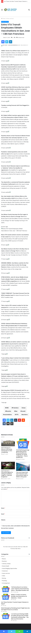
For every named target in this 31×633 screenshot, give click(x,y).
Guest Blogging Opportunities (9, 568)
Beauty (4, 558)
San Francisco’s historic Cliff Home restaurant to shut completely (6, 450)
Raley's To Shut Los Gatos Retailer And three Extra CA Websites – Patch (19, 596)
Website (3, 519)
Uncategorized (6, 583)
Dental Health (5, 566)
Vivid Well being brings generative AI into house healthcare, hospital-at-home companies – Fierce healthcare (22, 453)
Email (3, 514)
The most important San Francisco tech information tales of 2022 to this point (22, 475)
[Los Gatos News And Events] (10, 9)
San (16, 411)
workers (25, 414)
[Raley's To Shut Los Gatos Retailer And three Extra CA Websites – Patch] (5, 597)
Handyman (5, 571)
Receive (8, 411)
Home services (10, 18)
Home (3, 18)
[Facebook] (4, 420)
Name (3, 508)
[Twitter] (8, 420)
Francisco (15, 408)
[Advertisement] (22, 8)
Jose (24, 408)
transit (23, 411)
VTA (17, 414)
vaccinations (8, 414)
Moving (4, 578)
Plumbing (4, 580)
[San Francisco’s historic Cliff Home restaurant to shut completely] (8, 442)
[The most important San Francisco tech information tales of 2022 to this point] (23, 466)
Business (4, 561)
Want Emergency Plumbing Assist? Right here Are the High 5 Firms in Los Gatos (15, 608)
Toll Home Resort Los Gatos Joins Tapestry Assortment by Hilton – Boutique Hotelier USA (20, 588)
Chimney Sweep (6, 563)
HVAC (3, 575)
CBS (7, 408)
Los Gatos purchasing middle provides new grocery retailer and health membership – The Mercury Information (20, 616)
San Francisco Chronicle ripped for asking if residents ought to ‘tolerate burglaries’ (7, 474)
